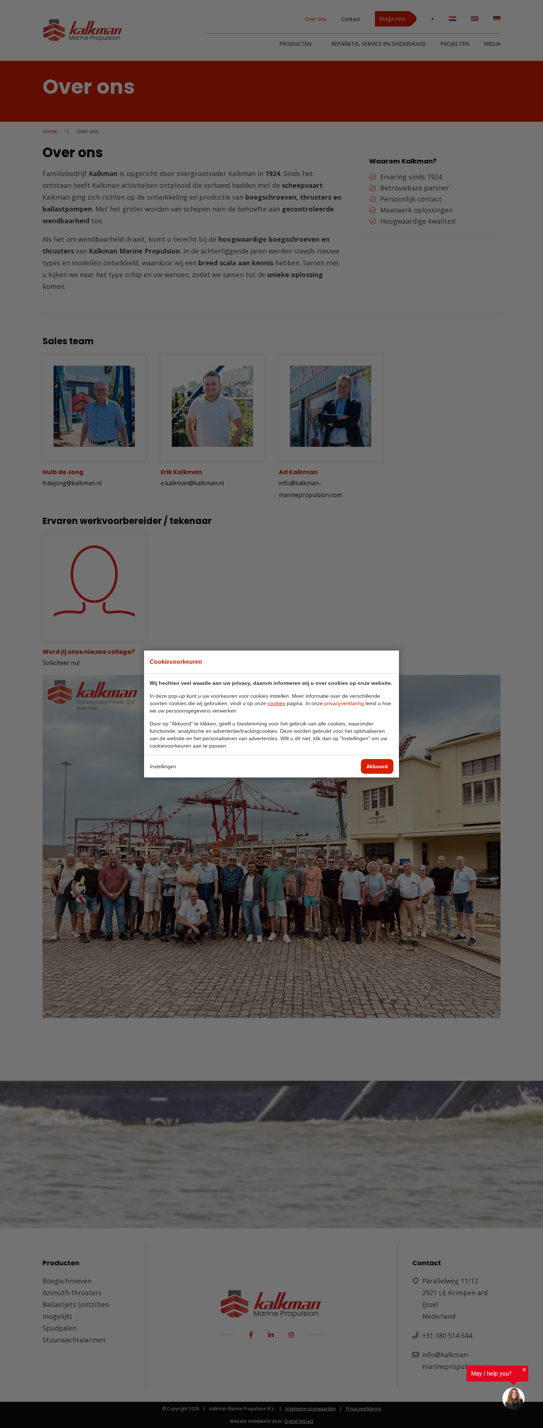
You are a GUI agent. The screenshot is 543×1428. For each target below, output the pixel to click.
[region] (452, 1388)
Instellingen (163, 766)
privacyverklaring (344, 703)
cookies (276, 703)
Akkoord (377, 766)
